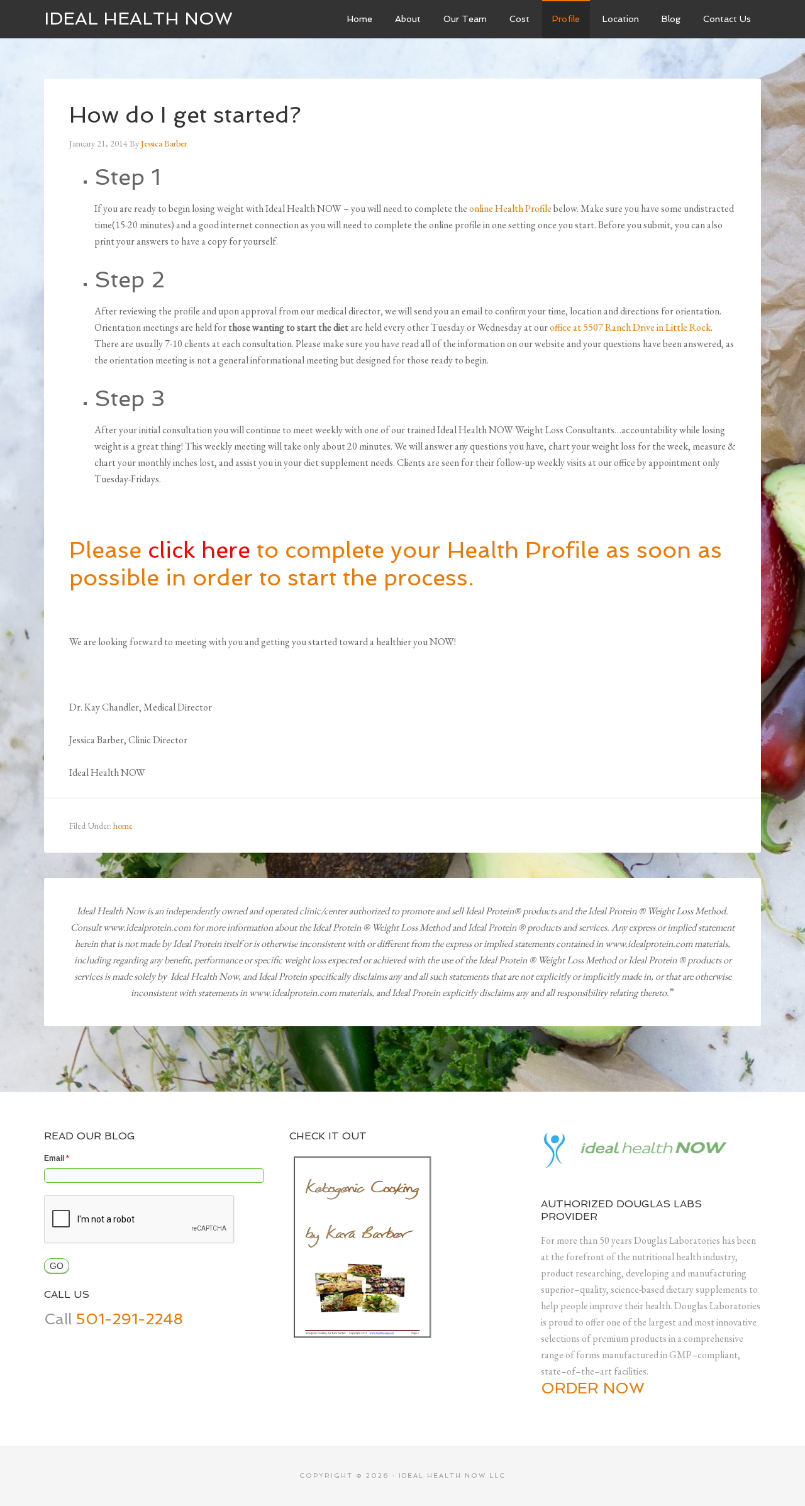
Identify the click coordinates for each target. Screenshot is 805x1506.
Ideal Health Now (138, 18)
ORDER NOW (593, 1388)
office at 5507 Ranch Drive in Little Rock (630, 327)
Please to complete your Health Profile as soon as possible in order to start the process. (395, 563)
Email (56, 1158)
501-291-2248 (129, 1319)
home (123, 825)
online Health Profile (510, 208)
